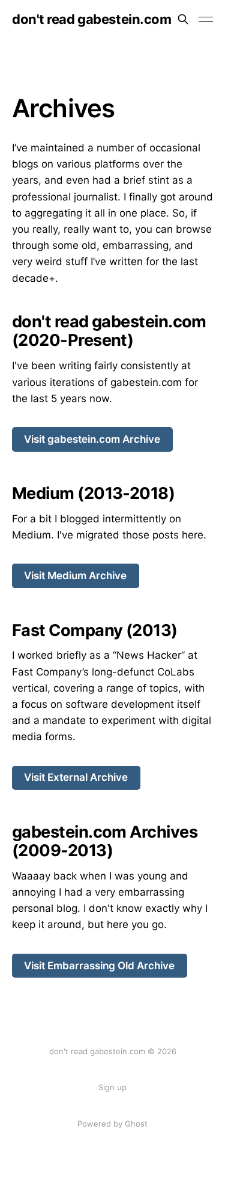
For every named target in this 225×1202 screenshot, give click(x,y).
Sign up (112, 1087)
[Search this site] (183, 19)
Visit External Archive (76, 777)
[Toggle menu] (206, 19)
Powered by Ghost (112, 1123)
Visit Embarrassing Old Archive (99, 966)
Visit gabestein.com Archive (92, 439)
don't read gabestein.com (91, 19)
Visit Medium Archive (75, 576)
